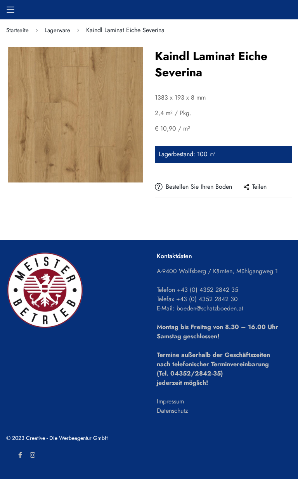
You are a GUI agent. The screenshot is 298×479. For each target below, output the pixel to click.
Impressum (170, 401)
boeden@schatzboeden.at (210, 308)
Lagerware (57, 30)
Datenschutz (172, 410)
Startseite (17, 30)
